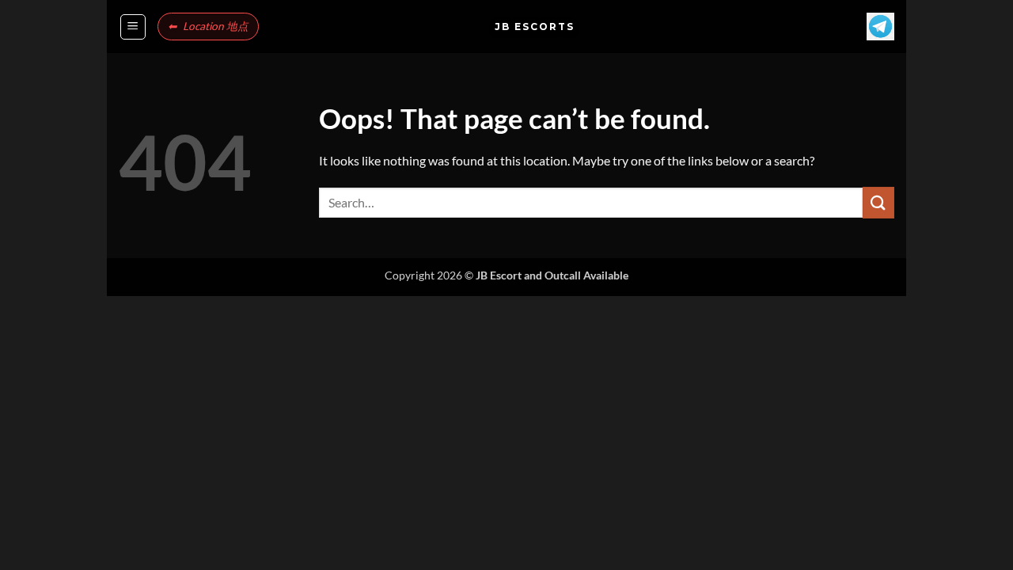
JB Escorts (506, 27)
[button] (133, 27)
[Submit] (878, 202)
